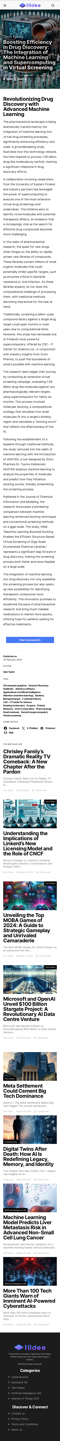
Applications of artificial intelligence (21, 692)
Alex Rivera (8, 1253)
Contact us (18, 1413)
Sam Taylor (9, 671)
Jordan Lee (8, 1179)
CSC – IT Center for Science (17, 702)
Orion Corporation (24, 708)
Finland (41, 705)
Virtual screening (12, 715)
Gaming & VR (19, 1382)
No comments (26, 75)
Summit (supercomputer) (34, 712)
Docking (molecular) (14, 705)
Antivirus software (25, 688)
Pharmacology (43, 708)
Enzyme (31, 705)
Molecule (8, 708)
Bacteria (39, 695)
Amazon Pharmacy (38, 685)
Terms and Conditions (24, 1424)
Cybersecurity (10, 1142)
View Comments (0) (29, 640)
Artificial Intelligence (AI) (15, 1210)
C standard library (31, 698)
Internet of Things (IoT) (25, 1398)
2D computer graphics (15, 685)
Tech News (13, 36)
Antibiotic (8, 688)
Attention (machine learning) (18, 695)
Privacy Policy (19, 1418)
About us (16, 1429)
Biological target (11, 698)
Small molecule (11, 712)
